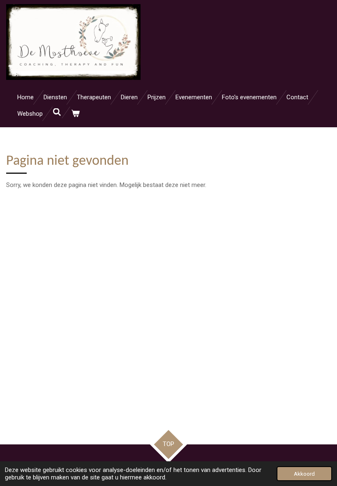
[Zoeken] (57, 112)
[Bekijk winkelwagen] (75, 114)
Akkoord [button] (304, 473)
